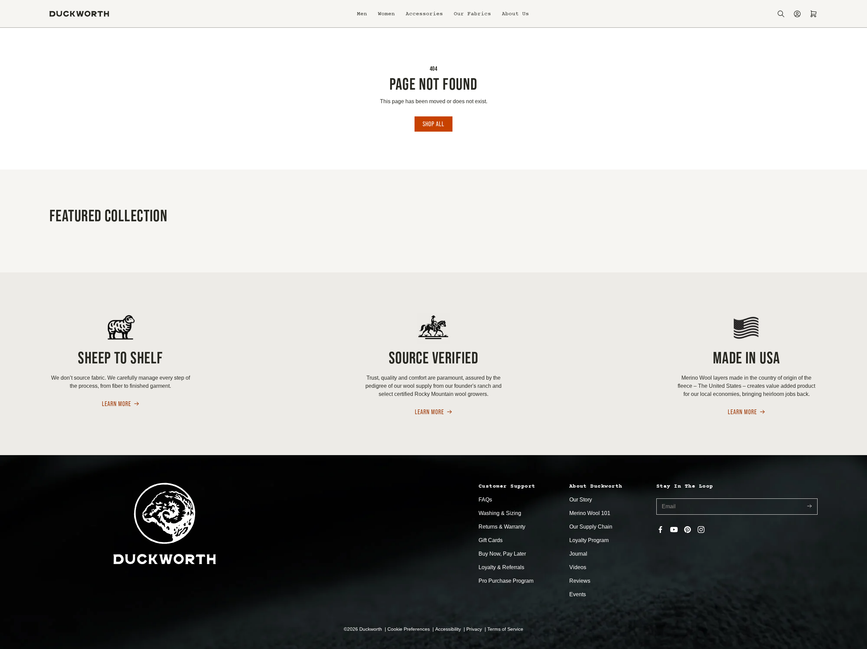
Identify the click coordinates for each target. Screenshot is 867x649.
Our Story (580, 499)
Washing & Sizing (500, 513)
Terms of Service (505, 629)
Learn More (116, 404)
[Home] (79, 14)
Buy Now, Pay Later (502, 554)
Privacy (474, 629)
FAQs (485, 499)
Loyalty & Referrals (501, 567)
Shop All (433, 124)
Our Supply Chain (590, 527)
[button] (362, 14)
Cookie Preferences (409, 629)
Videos (577, 567)
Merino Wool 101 (589, 513)
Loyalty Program (589, 540)
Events (577, 594)
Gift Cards (491, 540)
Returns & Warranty (502, 527)
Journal (578, 554)
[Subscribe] (809, 506)
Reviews (579, 581)
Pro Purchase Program (506, 581)
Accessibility (448, 629)
